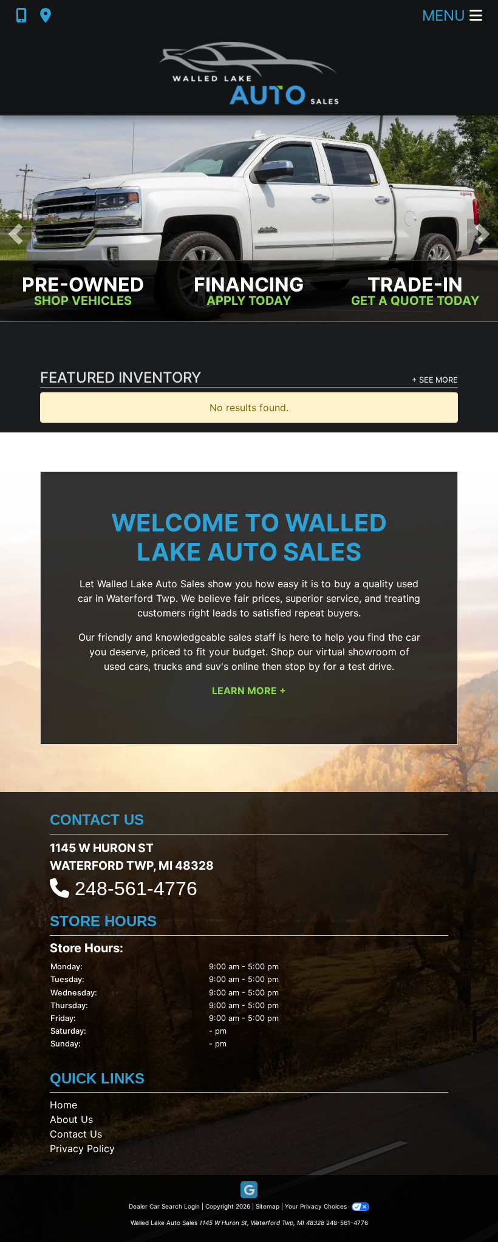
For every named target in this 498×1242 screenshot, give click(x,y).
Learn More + (249, 691)
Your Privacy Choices (317, 1206)
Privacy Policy (82, 1149)
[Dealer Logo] (249, 73)
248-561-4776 (136, 889)
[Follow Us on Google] (249, 1191)
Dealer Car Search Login (164, 1206)
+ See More (435, 380)
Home (63, 1105)
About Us (71, 1120)
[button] (15, 234)
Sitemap (267, 1206)
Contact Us (76, 1134)
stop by (302, 667)
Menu (445, 15)
